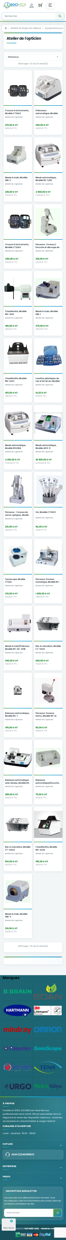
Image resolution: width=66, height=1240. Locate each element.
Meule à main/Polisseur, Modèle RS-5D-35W (17, 647)
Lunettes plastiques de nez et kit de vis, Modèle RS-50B (48, 380)
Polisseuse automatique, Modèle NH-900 (47, 112)
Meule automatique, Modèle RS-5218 (46, 179)
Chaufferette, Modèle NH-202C (16, 380)
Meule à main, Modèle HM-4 (16, 915)
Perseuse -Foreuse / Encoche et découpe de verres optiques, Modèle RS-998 (48, 246)
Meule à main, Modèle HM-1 (47, 313)
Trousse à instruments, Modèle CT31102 (17, 112)
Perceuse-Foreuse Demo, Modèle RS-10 (46, 714)
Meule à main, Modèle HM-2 (16, 179)
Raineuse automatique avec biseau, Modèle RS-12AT (17, 782)
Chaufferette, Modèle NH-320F (16, 313)
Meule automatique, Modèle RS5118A (15, 446)
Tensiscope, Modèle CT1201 (15, 580)
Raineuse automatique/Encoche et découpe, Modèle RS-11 (48, 782)
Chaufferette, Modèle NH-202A (46, 848)
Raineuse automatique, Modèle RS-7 (17, 714)
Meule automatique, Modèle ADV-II (46, 446)
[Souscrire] (57, 1213)
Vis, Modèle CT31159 (46, 512)
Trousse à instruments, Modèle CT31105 (17, 246)
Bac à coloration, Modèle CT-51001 (48, 647)
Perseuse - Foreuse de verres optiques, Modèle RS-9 (17, 514)
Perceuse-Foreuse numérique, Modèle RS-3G (48, 581)
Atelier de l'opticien (14, 117)
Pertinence (33, 57)
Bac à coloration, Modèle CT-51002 (17, 848)
